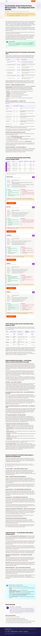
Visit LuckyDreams (11, 259)
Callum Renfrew (8, 11)
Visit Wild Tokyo (11, 231)
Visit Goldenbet (11, 316)
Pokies (7, 1)
